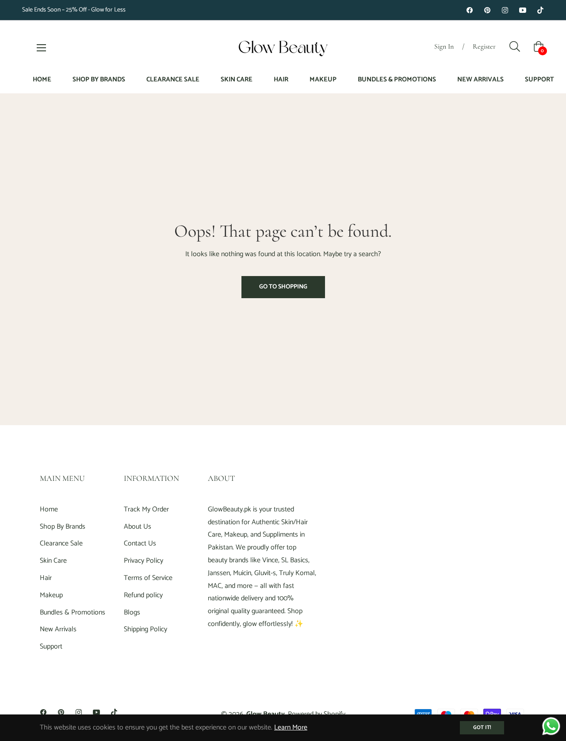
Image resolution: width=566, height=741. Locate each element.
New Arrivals (58, 629)
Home (49, 509)
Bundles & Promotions (72, 612)
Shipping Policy (145, 629)
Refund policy (143, 595)
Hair (46, 578)
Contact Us (140, 543)
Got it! (482, 727)
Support (51, 647)
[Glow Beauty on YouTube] (522, 10)
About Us (137, 527)
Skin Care (53, 561)
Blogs (132, 612)
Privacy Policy (143, 561)
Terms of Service (148, 578)
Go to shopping (283, 287)
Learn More (290, 727)
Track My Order (146, 509)
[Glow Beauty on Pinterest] (487, 10)
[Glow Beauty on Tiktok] (540, 10)
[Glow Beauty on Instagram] (505, 10)
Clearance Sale (61, 543)
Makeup (51, 595)
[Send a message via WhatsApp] (551, 726)
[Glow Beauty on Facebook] (469, 10)
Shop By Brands (62, 527)
